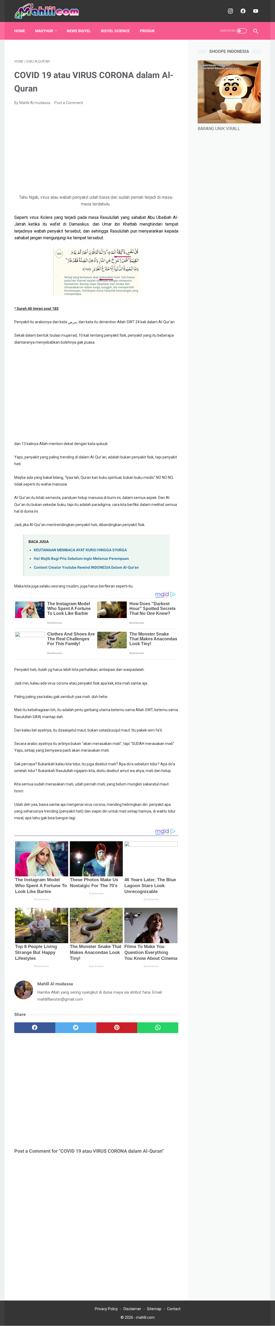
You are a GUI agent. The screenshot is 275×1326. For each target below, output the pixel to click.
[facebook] (242, 11)
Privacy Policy (106, 1309)
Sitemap (154, 1309)
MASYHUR (44, 31)
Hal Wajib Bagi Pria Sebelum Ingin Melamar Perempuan (81, 558)
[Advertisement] (96, 150)
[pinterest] (117, 1027)
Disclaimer (132, 1309)
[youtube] (255, 11)
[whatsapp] (157, 1027)
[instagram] (230, 11)
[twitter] (75, 1027)
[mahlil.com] (50, 11)
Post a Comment (68, 103)
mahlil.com (145, 1317)
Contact (173, 1309)
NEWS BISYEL (79, 31)
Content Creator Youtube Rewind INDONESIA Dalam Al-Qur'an (86, 567)
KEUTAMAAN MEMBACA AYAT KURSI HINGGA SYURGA (80, 550)
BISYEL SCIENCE (115, 31)
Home (19, 31)
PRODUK (147, 31)
